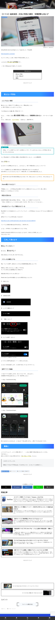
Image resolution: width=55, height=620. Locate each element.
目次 (25, 71)
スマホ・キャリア (6, 471)
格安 (23, 471)
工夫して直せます (19, 76)
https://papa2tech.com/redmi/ (8, 53)
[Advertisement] (27, 87)
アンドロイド (13, 471)
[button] (49, 487)
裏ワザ (28, 471)
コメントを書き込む (27, 604)
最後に (17, 78)
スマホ (19, 471)
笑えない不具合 (19, 74)
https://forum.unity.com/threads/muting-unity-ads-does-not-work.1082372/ (18, 220)
